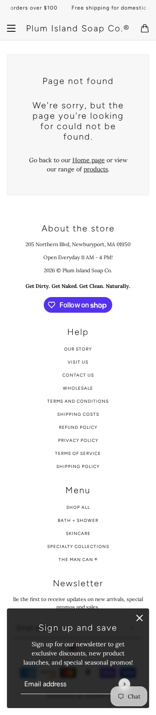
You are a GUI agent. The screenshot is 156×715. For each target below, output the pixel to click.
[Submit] (124, 684)
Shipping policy (78, 466)
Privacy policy (78, 440)
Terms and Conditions (78, 401)
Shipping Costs (78, 414)
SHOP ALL (78, 507)
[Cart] (144, 28)
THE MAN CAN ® (78, 559)
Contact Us (78, 375)
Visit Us (78, 362)
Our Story (78, 349)
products (96, 169)
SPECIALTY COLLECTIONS (78, 546)
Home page (88, 160)
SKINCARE (78, 533)
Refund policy (78, 427)
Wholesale (78, 388)
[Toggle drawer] (11, 28)
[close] (139, 618)
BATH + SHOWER (78, 520)
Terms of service (78, 453)
